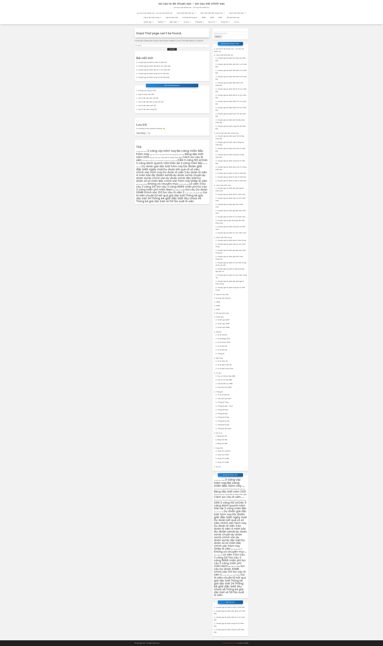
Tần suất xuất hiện (224, 399)
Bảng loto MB (222, 444)
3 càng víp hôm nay (161, 151)
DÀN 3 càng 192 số (190, 160)
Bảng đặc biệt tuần (154, 157)
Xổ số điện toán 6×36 (225, 369)
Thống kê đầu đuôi (224, 429)
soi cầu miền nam (190, 193)
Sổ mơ (237, 22)
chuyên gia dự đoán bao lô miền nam (231, 194)
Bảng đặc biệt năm (178, 154)
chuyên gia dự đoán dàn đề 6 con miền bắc (154, 66)
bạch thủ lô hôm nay (156, 154)
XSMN (212, 17)
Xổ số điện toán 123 (224, 365)
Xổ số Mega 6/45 (224, 339)
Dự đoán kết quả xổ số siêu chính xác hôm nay (230, 521)
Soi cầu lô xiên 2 (173, 192)
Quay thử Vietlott (224, 451)
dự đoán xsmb (162, 175)
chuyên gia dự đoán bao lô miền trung (232, 240)
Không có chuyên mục (163, 184)
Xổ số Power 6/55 (224, 342)
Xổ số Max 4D (222, 350)
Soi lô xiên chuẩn (229, 576)
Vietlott (160, 22)
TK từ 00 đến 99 (223, 395)
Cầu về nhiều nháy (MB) (226, 376)
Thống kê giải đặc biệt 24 (228, 582)
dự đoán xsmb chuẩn (187, 175)
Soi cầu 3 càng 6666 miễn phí (177, 186)
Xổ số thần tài (223, 361)
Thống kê (198, 22)
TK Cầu (186, 22)
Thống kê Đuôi (223, 410)
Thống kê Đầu (223, 414)
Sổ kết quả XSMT (224, 320)
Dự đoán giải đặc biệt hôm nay (162, 166)
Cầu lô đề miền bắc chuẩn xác (211, 13)
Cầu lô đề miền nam (236, 13)
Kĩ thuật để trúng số (190, 17)
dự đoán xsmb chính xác (228, 536)
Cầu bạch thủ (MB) (225, 387)
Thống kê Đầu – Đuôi (225, 406)
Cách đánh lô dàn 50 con (149, 160)
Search (218, 37)
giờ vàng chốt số (141, 184)
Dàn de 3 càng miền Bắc (186, 163)
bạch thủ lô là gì (167, 154)
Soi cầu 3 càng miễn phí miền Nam (171, 188)
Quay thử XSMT (223, 455)
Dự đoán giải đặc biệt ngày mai (230, 515)
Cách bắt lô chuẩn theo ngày (171, 158)
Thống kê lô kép (223, 417)
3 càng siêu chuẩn (141, 151)
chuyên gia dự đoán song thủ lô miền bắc (153, 74)
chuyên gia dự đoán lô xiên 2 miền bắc (232, 173)
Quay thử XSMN (223, 459)
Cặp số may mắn (172, 17)
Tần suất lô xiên (183, 201)
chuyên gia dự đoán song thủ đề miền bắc (154, 77)
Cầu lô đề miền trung (151, 17)
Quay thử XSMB (223, 462)
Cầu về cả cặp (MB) (225, 380)
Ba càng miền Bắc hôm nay (227, 484)
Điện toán (173, 22)
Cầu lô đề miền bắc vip (185, 13)
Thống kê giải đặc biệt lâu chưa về (176, 198)
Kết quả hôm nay (233, 17)
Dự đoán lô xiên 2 (174, 172)
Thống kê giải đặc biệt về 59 (154, 201)
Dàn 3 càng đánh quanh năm (230, 504)
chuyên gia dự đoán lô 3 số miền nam (232, 217)
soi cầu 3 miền (179, 190)
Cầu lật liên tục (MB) (225, 384)
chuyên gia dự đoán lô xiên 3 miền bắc (152, 62)
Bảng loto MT (222, 436)
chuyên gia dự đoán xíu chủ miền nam (232, 233)
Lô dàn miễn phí (184, 184)
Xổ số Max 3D (222, 346)
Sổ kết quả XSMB (224, 327)
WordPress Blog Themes (230, 643)
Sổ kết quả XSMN (224, 324)
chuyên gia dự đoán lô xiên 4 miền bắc (232, 181)
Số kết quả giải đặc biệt (170, 195)
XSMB (203, 17)
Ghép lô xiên (199, 181)
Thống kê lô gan (223, 425)
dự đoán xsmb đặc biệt (181, 178)
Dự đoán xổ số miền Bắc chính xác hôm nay (168, 179)
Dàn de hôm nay (218, 512)
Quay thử (224, 22)
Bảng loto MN (222, 440)
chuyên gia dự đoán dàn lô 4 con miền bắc (154, 70)
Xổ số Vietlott (222, 335)
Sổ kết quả (147, 22)
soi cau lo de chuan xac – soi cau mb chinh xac (191, 3)
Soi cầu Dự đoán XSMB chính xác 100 (229, 569)
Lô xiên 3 (195, 184)
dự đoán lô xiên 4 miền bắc (230, 527)
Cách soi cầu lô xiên (227, 497)
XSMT (220, 17)
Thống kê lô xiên (224, 421)
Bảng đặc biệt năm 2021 (230, 491)
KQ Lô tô (211, 22)
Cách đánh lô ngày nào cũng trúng (167, 160)
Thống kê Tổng (223, 402)
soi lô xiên (199, 193)
